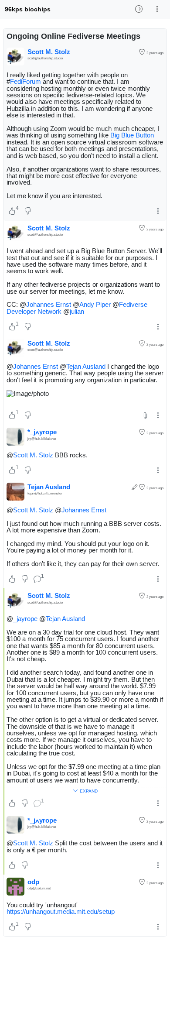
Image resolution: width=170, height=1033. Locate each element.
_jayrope (25, 618)
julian (77, 311)
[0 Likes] (12, 579)
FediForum (25, 81)
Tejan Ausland (85, 366)
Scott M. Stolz (33, 455)
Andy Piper (95, 304)
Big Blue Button (132, 135)
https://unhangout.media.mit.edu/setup (61, 911)
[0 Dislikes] (27, 212)
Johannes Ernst (48, 304)
